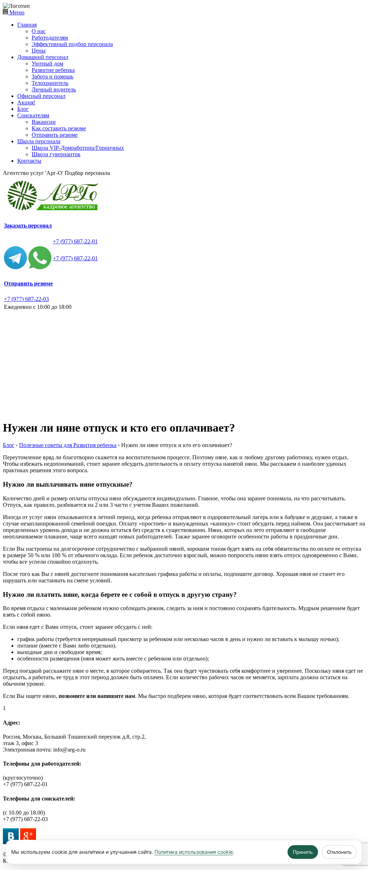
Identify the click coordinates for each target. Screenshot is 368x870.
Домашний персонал (42, 57)
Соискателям (33, 115)
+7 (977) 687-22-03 (26, 299)
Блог (23, 109)
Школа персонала (38, 141)
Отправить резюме (55, 135)
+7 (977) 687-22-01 (75, 241)
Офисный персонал (41, 96)
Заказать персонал (28, 225)
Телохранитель (50, 83)
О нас (39, 31)
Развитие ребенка (53, 70)
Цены (39, 51)
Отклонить (339, 852)
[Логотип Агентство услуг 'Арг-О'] (55, 210)
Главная (27, 25)
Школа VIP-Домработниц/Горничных (78, 148)
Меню (16, 12)
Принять (303, 852)
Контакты (29, 161)
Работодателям (50, 38)
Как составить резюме (59, 128)
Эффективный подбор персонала (72, 44)
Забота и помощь (52, 76)
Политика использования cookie (194, 852)
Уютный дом (47, 63)
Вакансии (44, 122)
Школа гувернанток (56, 154)
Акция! (26, 102)
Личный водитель (54, 89)
